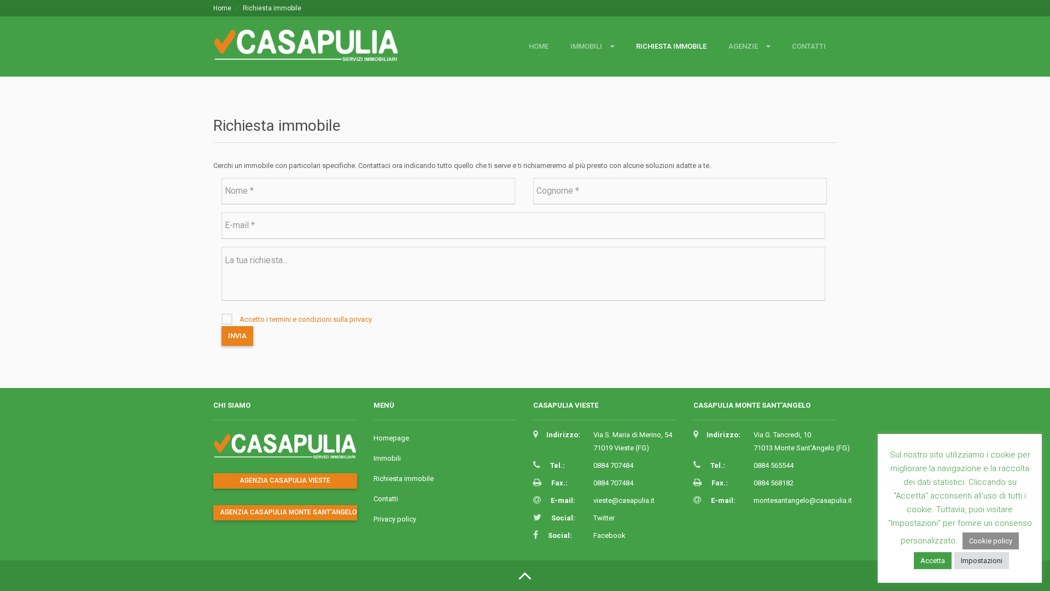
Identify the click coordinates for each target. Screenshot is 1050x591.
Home (222, 8)
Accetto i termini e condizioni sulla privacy (306, 319)
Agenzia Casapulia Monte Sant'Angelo (288, 512)
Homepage (391, 438)
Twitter (604, 518)
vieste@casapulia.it (624, 500)
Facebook (609, 535)
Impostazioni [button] (981, 561)
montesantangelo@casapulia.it (803, 500)
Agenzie (743, 46)
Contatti (809, 46)
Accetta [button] (932, 561)
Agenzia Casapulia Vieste (285, 480)
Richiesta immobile (671, 46)
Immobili (586, 46)
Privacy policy (395, 519)
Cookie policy (990, 541)
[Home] (310, 50)
